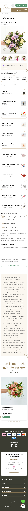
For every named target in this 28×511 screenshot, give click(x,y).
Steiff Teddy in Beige (8, 144)
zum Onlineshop (14, 472)
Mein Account (6, 491)
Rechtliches (5, 487)
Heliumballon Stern (8, 185)
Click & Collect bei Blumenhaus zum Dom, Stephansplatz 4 (15, 229)
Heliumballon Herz (7, 175)
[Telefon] (23, 501)
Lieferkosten (5, 24)
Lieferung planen (9, 223)
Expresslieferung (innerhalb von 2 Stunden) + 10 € (14, 218)
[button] (14, 40)
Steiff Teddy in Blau (8, 123)
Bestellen (6, 417)
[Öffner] (25, 10)
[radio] (4, 78)
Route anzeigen (14, 459)
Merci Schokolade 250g (9, 113)
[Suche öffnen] (12, 5)
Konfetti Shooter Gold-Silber (11, 205)
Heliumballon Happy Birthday (11, 164)
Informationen (7, 479)
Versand (5, 414)
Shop (3, 483)
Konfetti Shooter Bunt (9, 195)
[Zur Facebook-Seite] (12, 445)
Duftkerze (5, 91)
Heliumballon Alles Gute (9, 154)
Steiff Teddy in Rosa (8, 133)
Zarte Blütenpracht (8, 407)
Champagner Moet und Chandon (9, 102)
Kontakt (4, 495)
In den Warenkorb (14, 265)
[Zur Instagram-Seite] (16, 445)
